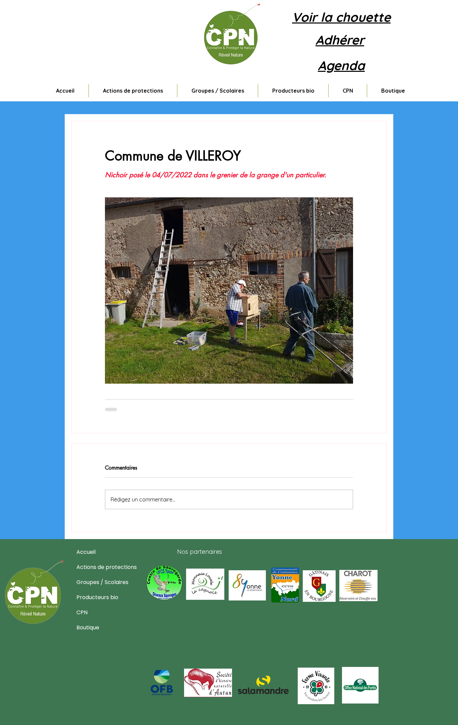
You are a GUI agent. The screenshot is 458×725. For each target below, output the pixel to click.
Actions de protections (92, 567)
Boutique (87, 627)
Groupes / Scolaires (92, 582)
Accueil (86, 552)
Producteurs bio (92, 597)
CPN (82, 612)
